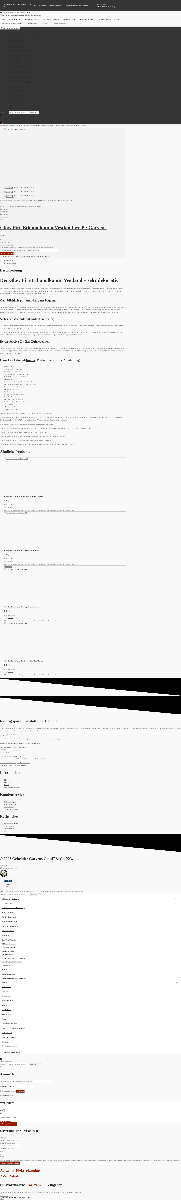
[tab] (65, 260)
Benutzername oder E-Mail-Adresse (16, 1082)
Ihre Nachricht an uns (7, 1149)
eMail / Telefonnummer (7, 1143)
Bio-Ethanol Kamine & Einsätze (17, 125)
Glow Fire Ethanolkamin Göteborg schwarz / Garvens (21, 607)
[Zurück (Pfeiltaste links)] (1, 219)
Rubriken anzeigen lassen (11, 28)
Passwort (7, 1086)
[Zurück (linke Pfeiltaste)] (1, 1199)
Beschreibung (8, 260)
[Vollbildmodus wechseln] (3, 1196)
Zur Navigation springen (8, 12)
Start (1, 125)
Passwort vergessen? (6, 1095)
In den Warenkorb (7, 253)
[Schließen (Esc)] (7, 1196)
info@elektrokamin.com (13, 756)
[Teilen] (5, 1196)
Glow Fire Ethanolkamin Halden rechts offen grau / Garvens (23, 496)
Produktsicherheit (10, 263)
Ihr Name (3, 1137)
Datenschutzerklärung (43, 739)
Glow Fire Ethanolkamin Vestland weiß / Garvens (53, 227)
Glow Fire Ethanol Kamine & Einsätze (41, 125)
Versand (6, 242)
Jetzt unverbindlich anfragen (10, 1163)
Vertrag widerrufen (8, 1124)
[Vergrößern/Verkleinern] (1, 1196)
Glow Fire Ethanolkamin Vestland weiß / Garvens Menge (18, 250)
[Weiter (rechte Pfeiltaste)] (3, 1199)
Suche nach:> (4, 112)
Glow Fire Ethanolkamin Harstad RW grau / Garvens (21, 550)
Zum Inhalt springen (23, 12)
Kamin (30, 360)
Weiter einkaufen (5, 1121)
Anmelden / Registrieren (12, 119)
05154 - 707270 (102, 4)
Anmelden (20, 1091)
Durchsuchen (34, 112)
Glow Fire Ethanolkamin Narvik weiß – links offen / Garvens (23, 661)
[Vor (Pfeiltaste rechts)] (3, 219)
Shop (5, 125)
